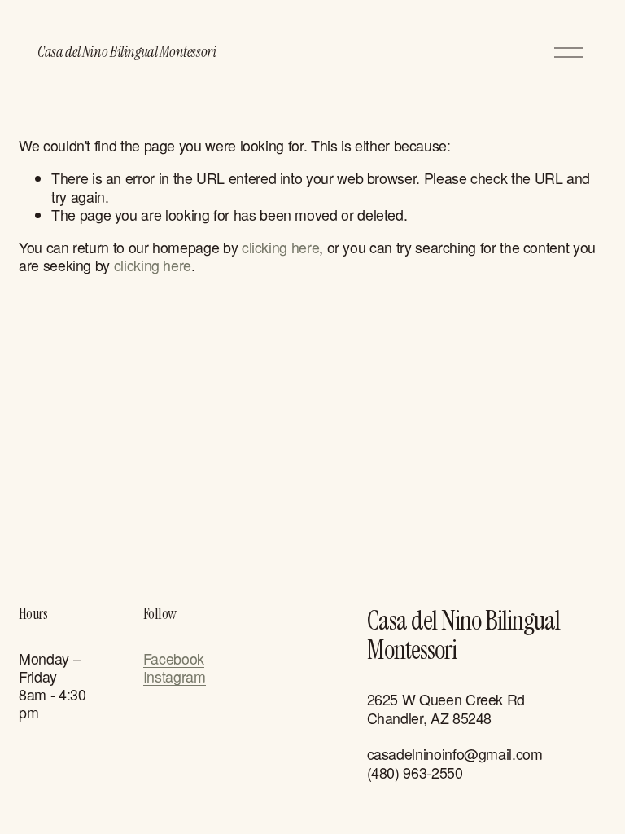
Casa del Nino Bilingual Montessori (126, 52)
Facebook (173, 659)
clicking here (280, 247)
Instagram (174, 677)
